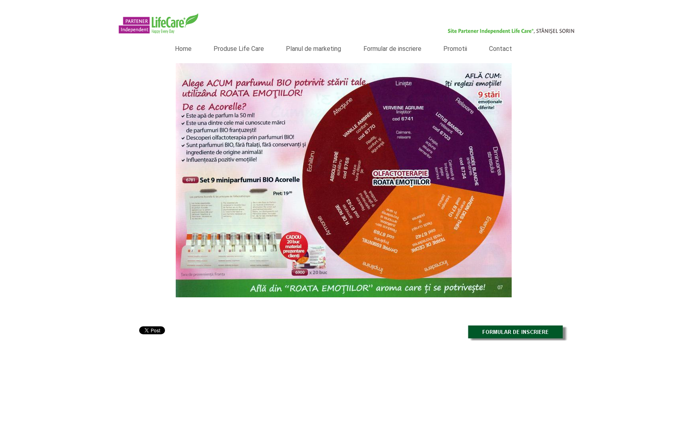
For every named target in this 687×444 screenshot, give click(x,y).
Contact (500, 48)
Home (183, 48)
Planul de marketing (313, 48)
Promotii (455, 48)
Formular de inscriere (392, 48)
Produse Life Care (238, 48)
